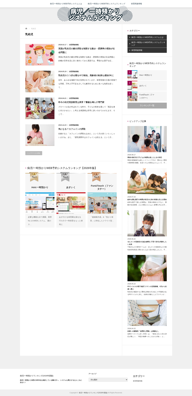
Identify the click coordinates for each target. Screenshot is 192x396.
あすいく (143, 86)
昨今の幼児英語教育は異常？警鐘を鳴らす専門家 (81, 102)
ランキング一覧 (147, 105)
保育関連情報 (136, 4)
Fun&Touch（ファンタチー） (146, 96)
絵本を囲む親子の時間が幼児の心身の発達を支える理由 (147, 199)
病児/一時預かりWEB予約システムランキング (106, 4)
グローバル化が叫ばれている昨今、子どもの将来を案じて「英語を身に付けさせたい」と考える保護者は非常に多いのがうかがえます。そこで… (86, 110)
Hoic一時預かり (145, 75)
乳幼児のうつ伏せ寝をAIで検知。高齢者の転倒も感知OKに (86, 75)
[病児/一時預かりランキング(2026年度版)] (95, 24)
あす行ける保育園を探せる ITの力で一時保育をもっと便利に (71, 220)
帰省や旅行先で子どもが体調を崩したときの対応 (144, 157)
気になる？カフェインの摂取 (72, 129)
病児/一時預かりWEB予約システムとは (66, 4)
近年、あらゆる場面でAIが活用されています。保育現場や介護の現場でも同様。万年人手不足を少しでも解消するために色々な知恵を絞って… (87, 83)
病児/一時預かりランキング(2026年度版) (36, 376)
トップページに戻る (33, 153)
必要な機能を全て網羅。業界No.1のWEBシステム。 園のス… (40, 220)
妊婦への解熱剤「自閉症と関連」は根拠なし (143, 331)
